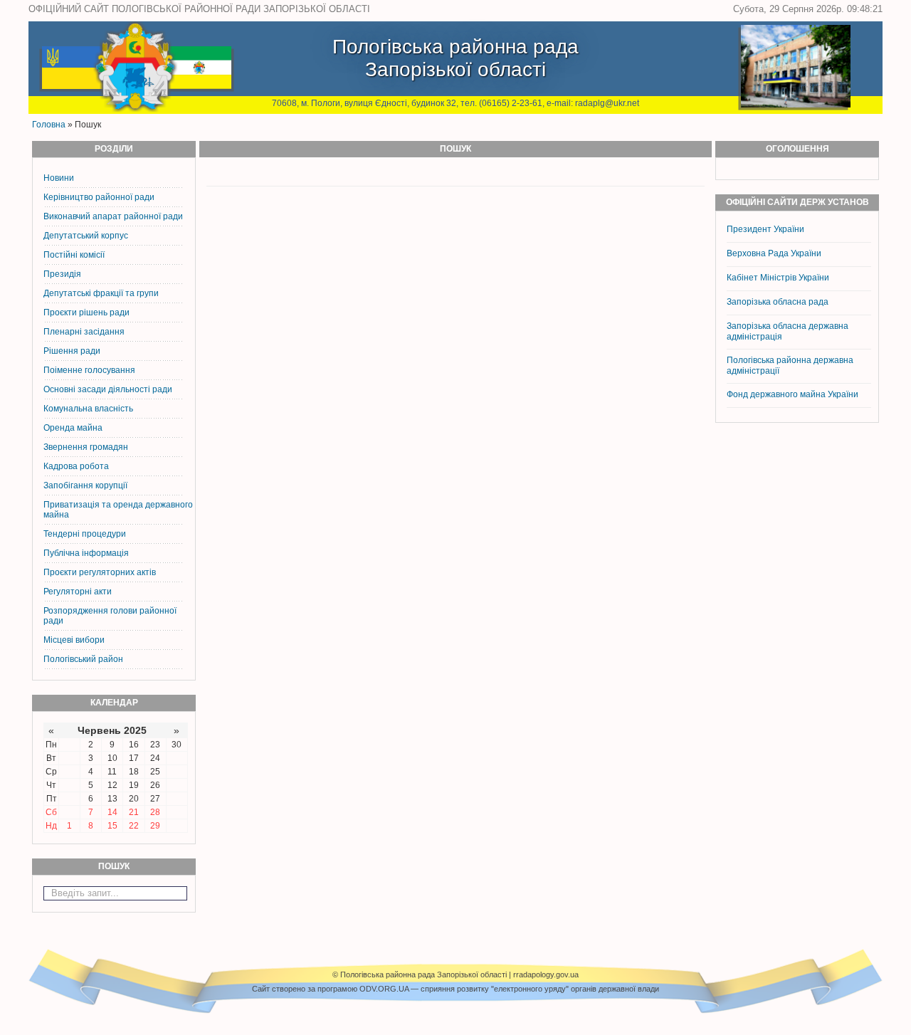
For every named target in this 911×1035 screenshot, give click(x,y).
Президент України (765, 229)
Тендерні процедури (84, 534)
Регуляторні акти (77, 592)
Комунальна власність (88, 409)
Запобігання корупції (85, 485)
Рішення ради (71, 351)
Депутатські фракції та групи (101, 293)
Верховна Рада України (774, 253)
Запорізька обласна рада (777, 302)
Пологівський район (83, 659)
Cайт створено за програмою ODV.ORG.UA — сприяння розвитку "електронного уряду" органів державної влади (455, 988)
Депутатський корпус (85, 236)
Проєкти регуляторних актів (99, 572)
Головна (48, 125)
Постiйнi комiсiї (74, 255)
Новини (58, 178)
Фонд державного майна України (793, 394)
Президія (62, 274)
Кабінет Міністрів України (778, 278)
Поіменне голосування (89, 370)
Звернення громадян (85, 447)
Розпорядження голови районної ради (110, 616)
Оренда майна (72, 428)
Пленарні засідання (84, 332)
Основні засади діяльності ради (107, 389)
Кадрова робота (76, 466)
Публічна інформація (86, 553)
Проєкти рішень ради (86, 312)
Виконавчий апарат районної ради (113, 216)
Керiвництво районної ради (98, 197)
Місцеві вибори (74, 640)
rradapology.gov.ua (546, 974)
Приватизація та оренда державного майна (118, 510)
